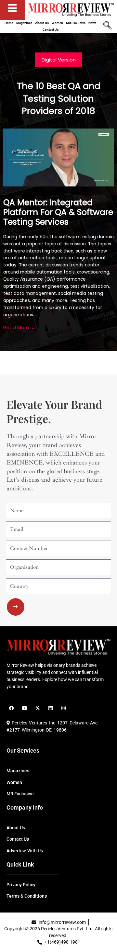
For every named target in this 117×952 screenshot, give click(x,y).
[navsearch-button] (107, 26)
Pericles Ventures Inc (32, 722)
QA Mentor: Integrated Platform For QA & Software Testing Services (58, 212)
